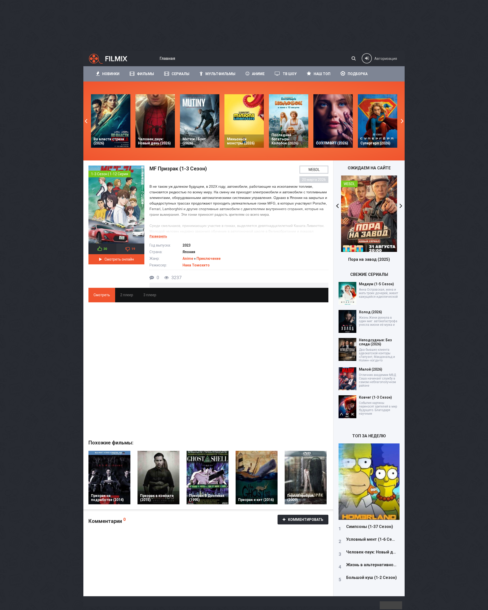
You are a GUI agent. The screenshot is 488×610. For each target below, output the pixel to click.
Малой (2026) (370, 369)
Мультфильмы (220, 74)
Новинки (110, 74)
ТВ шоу (290, 74)
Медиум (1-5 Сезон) (376, 284)
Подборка (358, 74)
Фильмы (145, 74)
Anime (187, 258)
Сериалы (180, 74)
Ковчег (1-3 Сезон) (375, 397)
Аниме (258, 74)
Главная (167, 58)
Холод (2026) (370, 312)
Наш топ (322, 74)
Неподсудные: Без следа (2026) (375, 342)
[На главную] (112, 58)
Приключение (208, 258)
